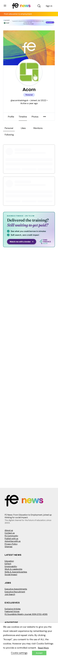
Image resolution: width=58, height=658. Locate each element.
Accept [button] (39, 653)
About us (9, 530)
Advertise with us (13, 541)
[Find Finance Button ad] (29, 245)
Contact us (10, 533)
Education (9, 561)
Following (9, 134)
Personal (9, 128)
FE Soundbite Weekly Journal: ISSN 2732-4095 (26, 614)
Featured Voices (12, 611)
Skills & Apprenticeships (16, 572)
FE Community (11, 535)
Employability (11, 566)
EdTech (8, 563)
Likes (23, 128)
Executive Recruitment (15, 591)
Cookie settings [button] (19, 652)
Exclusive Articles (13, 608)
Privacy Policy (11, 544)
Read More (43, 647)
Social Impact (11, 574)
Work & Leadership (13, 569)
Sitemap (8, 546)
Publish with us (11, 538)
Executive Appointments (16, 589)
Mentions (38, 128)
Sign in (49, 5)
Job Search (10, 594)
